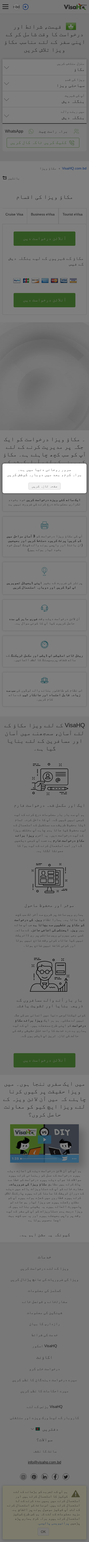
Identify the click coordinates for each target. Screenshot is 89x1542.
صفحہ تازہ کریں (44, 486)
